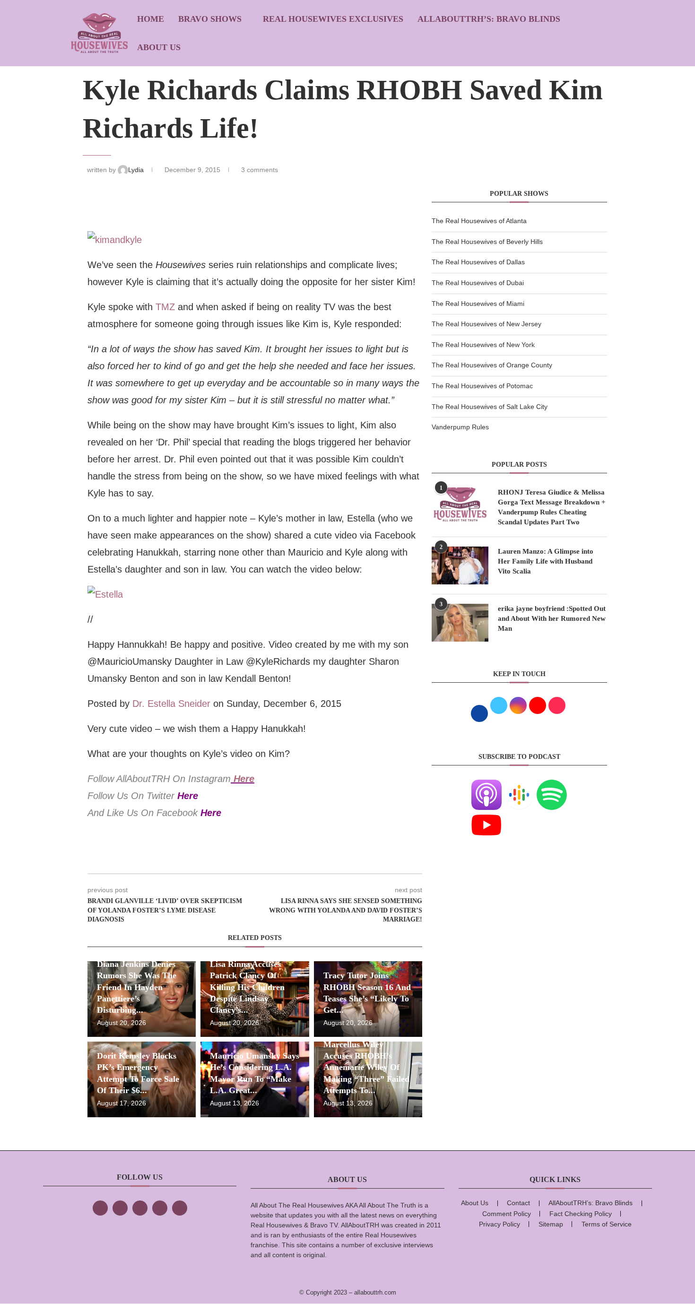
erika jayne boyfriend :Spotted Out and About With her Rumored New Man (552, 618)
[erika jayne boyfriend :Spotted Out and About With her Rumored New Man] (460, 623)
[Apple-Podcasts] (486, 785)
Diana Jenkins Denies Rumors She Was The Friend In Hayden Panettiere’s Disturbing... (136, 987)
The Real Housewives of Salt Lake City (489, 406)
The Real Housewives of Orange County (492, 365)
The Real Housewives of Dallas (478, 262)
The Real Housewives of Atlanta (479, 221)
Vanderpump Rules (460, 427)
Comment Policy (506, 1213)
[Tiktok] (159, 1208)
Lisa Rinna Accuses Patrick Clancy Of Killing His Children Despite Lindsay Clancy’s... (247, 987)
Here (244, 779)
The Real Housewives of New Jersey (486, 324)
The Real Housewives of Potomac (482, 386)
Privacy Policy (499, 1224)
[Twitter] (120, 1208)
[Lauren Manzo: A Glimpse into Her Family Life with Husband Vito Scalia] (460, 565)
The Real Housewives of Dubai (478, 283)
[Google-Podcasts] (519, 785)
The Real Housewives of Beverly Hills (487, 241)
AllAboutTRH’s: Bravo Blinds (488, 19)
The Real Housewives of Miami (478, 303)
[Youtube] (486, 815)
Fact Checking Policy (580, 1213)
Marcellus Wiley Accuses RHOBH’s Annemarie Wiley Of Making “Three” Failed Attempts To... (366, 1067)
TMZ (165, 307)
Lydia (137, 170)
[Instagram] (140, 1208)
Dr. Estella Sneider (171, 703)
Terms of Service (607, 1224)
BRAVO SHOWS (210, 19)
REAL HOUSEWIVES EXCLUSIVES (333, 19)
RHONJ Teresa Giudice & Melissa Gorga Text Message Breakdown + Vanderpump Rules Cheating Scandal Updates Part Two (552, 507)
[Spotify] (552, 785)
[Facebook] (100, 1208)
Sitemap (551, 1224)
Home (150, 19)
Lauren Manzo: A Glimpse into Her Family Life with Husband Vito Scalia (545, 561)
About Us (159, 47)
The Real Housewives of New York (483, 344)
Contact (518, 1203)
